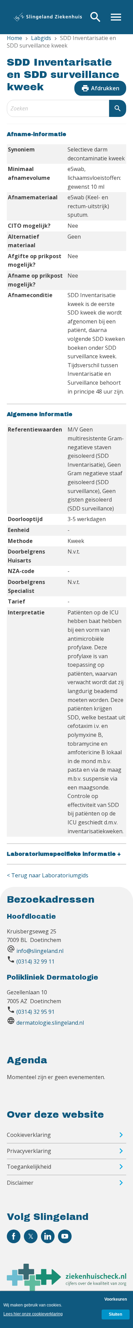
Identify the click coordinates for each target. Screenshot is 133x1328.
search (118, 108)
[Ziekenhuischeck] (66, 1289)
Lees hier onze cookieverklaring (33, 1314)
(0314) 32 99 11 (35, 961)
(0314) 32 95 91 (35, 1011)
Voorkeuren (115, 1299)
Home (14, 38)
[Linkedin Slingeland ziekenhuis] (48, 1236)
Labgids (41, 38)
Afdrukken (100, 88)
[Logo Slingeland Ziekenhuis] (48, 17)
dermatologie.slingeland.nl (50, 1022)
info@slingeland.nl (39, 951)
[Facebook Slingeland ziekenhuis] (13, 1236)
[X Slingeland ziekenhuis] (31, 1236)
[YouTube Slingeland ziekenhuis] (65, 1236)
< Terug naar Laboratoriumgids (47, 875)
